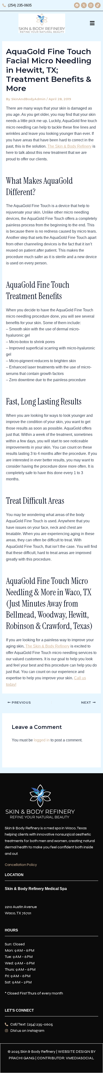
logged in (42, 740)
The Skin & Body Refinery (69, 146)
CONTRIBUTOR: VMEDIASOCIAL (65, 1058)
